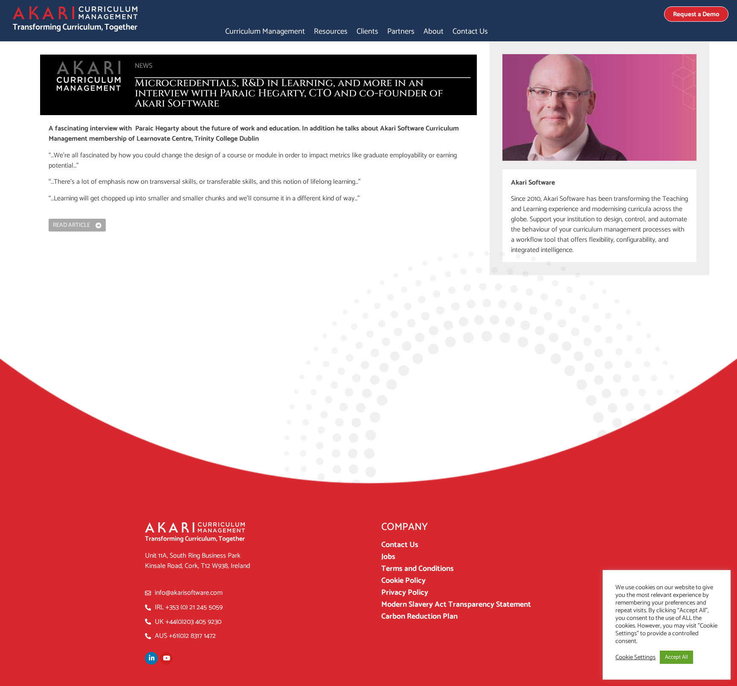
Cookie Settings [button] (635, 657)
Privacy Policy (404, 592)
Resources (331, 31)
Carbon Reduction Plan (419, 616)
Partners (401, 31)
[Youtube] (166, 658)
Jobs (388, 556)
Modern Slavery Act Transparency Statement (456, 604)
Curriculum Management (265, 31)
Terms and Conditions (417, 568)
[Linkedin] (151, 658)
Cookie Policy (403, 580)
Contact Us (470, 31)
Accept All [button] (676, 657)
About (434, 31)
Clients (367, 31)
